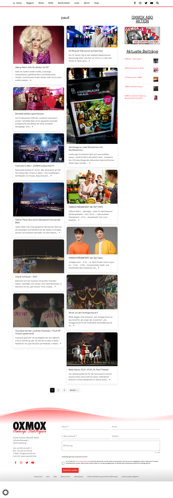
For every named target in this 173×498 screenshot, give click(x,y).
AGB (55, 477)
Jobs (48, 477)
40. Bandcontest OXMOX (133, 77)
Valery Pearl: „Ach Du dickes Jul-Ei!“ (32, 67)
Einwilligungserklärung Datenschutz (75, 457)
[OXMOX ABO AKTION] (142, 36)
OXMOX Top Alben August (134, 87)
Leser (76, 3)
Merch (87, 3)
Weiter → (74, 390)
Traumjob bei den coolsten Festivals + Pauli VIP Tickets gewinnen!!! (37, 332)
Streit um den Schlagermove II (83, 312)
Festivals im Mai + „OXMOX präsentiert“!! (34, 165)
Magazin (30, 3)
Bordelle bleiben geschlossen (29, 113)
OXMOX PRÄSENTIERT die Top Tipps (86, 257)
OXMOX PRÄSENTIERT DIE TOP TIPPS (86, 207)
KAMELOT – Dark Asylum (133, 59)
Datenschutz (65, 477)
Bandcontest (64, 3)
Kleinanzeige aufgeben (130, 477)
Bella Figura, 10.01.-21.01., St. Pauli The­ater (89, 369)
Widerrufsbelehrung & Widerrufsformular (102, 477)
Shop (96, 3)
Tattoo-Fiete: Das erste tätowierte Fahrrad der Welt (38, 221)
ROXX (50, 3)
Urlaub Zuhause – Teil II (26, 276)
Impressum (38, 477)
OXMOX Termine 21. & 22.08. (134, 68)
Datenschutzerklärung (82, 461)
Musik (41, 3)
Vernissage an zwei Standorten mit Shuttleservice (86, 148)
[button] (5, 492)
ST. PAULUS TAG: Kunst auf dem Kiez (86, 50)
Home (19, 3)
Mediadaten (78, 477)
